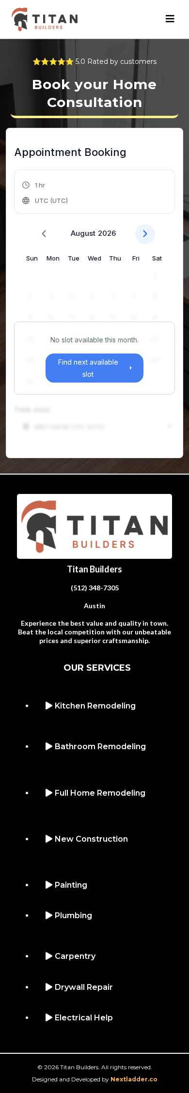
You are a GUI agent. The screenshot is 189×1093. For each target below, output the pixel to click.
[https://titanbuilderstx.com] (44, 18)
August (83, 233)
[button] (170, 19)
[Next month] (145, 234)
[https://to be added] (94, 525)
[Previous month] (44, 234)
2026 (107, 233)
